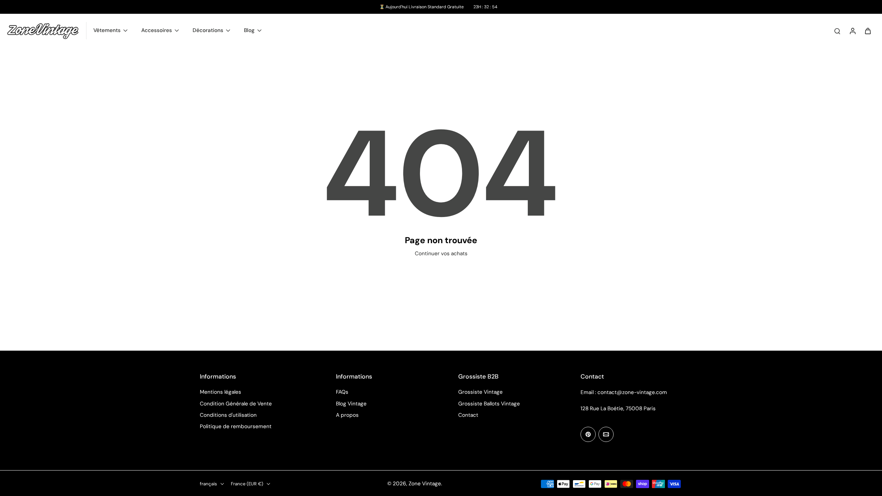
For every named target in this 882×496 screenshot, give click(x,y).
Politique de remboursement (235, 426)
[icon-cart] (867, 31)
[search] (837, 31)
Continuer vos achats (441, 253)
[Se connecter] (852, 30)
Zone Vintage (425, 483)
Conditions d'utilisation (228, 415)
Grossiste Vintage (480, 392)
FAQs (342, 392)
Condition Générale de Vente (236, 403)
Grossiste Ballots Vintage (489, 403)
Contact (468, 415)
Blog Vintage (351, 403)
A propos (347, 415)
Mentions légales (220, 392)
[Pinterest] (588, 434)
